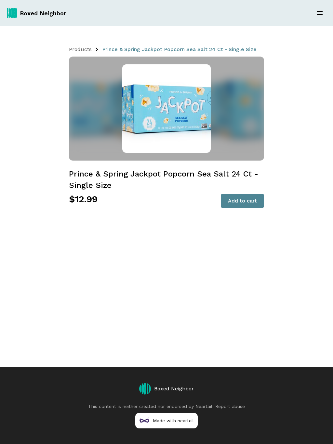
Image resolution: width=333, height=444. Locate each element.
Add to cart (242, 201)
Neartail (203, 406)
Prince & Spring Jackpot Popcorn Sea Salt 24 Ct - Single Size (179, 49)
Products (80, 49)
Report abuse (230, 406)
